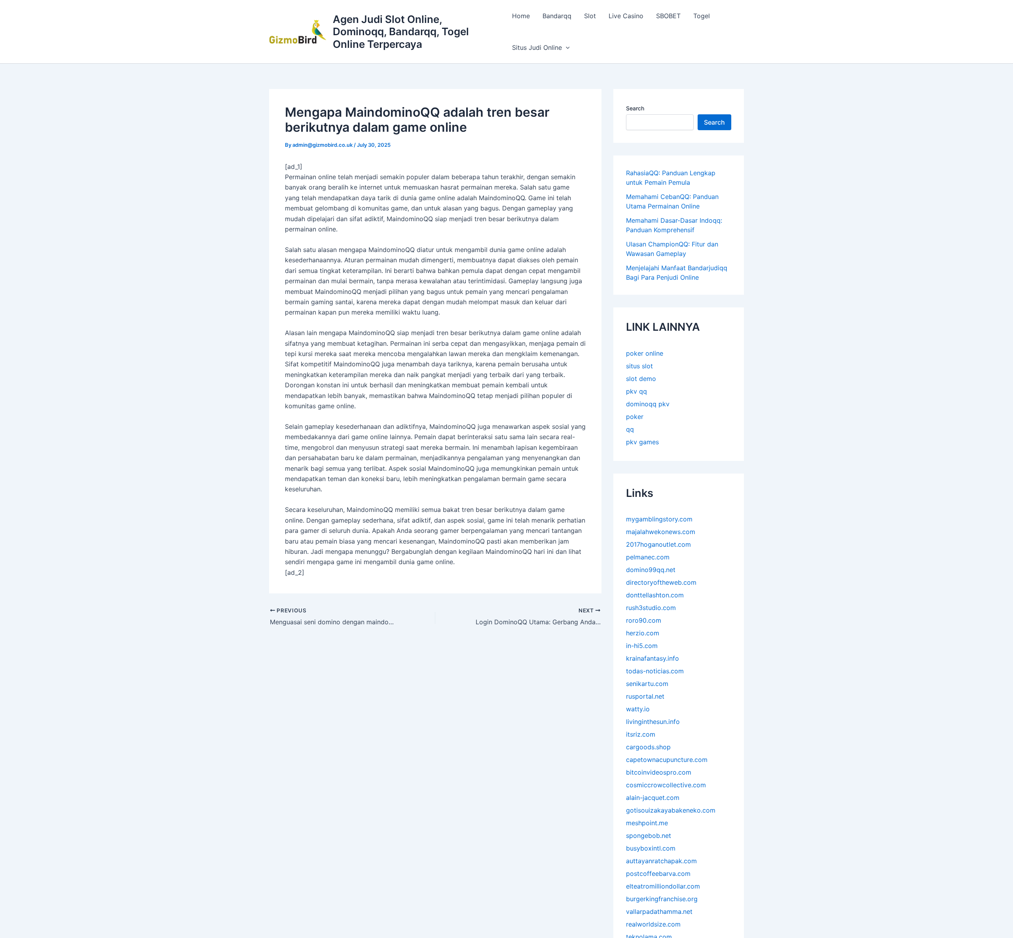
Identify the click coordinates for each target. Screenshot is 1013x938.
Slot (590, 16)
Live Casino (626, 16)
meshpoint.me (647, 823)
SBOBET (668, 16)
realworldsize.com (653, 924)
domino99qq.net (650, 570)
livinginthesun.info (653, 722)
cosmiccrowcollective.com (666, 785)
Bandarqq (557, 16)
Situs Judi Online (537, 47)
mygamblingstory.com (659, 519)
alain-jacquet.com (652, 798)
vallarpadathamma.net (659, 911)
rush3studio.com (651, 608)
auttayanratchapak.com (661, 861)
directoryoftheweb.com (661, 582)
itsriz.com (640, 734)
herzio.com (642, 633)
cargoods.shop (648, 747)
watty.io (638, 709)
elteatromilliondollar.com (663, 886)
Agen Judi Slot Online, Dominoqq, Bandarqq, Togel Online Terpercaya (401, 31)
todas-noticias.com (655, 671)
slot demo (641, 378)
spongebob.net (648, 835)
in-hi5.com (642, 646)
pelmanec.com (648, 557)
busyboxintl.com (650, 848)
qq (630, 429)
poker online (644, 353)
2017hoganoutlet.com (658, 544)
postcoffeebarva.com (658, 873)
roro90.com (643, 620)
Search (635, 108)
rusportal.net (645, 696)
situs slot (639, 366)
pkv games (642, 441)
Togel (701, 16)
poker (634, 416)
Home (521, 16)
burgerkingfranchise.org (662, 899)
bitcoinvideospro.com (658, 772)
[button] (566, 47)
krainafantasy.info (652, 658)
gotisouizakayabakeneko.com (670, 810)
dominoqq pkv (648, 403)
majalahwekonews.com (660, 532)
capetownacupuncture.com (667, 760)
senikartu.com (647, 684)
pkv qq (636, 391)
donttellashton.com (655, 595)
